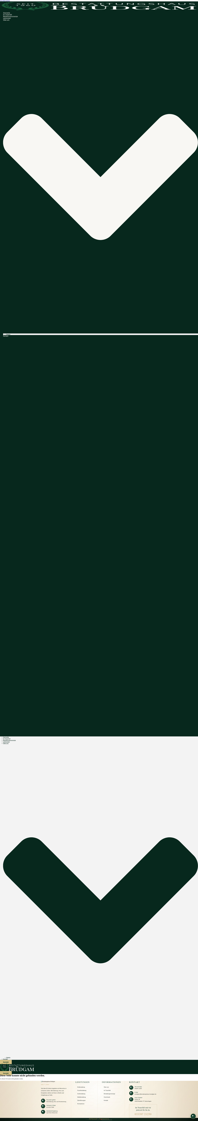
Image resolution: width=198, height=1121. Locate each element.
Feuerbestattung (81, 1090)
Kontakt (5, 336)
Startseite (6, 13)
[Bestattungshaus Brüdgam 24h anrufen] (193, 1116)
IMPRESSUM (93, 1118)
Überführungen (81, 1100)
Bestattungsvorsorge (10, 16)
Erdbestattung (81, 1087)
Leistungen (7, 18)
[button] (99, 536)
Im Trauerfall (7, 14)
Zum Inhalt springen (5, 0)
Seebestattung (81, 1093)
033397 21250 (138, 1088)
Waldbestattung (81, 1097)
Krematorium (80, 1103)
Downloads (107, 1097)
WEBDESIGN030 (107, 1119)
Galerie (8, 334)
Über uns (106, 1087)
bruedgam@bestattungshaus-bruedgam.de (145, 1094)
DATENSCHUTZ (104, 1118)
